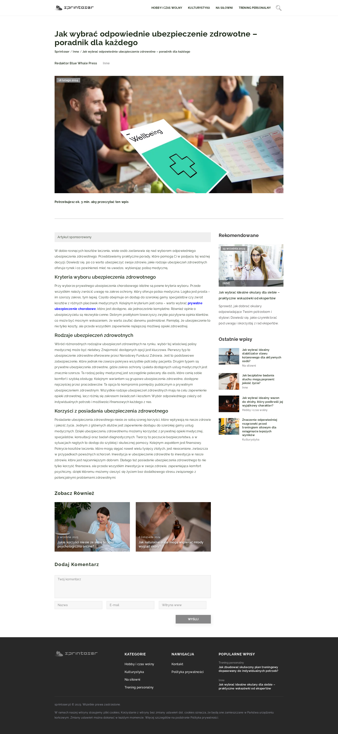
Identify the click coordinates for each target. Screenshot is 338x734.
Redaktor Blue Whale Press (76, 63)
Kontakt (177, 664)
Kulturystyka (199, 7)
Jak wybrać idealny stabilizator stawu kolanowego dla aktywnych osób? (261, 355)
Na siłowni (224, 7)
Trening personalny (255, 7)
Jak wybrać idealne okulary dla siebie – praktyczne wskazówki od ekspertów (247, 686)
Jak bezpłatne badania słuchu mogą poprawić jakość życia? (258, 379)
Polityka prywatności (188, 672)
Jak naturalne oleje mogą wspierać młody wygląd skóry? (171, 544)
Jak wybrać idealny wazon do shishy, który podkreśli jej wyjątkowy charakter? (262, 401)
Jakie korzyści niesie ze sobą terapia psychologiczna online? (86, 544)
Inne (106, 63)
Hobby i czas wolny (166, 7)
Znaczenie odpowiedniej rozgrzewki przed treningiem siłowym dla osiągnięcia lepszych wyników (259, 427)
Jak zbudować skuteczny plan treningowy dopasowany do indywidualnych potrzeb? (248, 669)
